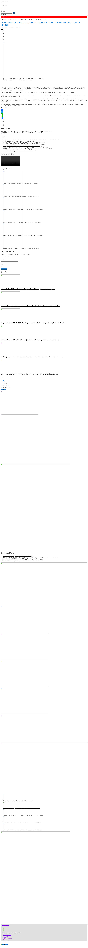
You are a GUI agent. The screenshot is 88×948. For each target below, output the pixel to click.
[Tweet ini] (3, 32)
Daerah (2, 29)
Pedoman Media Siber (7, 938)
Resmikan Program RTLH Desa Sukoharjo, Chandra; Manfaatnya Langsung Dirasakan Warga (22, 222)
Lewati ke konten (4, 1)
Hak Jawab (5, 937)
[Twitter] (44, 112)
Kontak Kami (5, 939)
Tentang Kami (6, 936)
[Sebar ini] (3, 31)
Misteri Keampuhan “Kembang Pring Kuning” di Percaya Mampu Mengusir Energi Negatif (21, 142)
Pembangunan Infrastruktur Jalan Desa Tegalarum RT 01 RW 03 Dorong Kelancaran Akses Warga (23, 235)
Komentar (3, 260)
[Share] (44, 118)
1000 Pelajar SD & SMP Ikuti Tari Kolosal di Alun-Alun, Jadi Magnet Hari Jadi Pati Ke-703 (21, 248)
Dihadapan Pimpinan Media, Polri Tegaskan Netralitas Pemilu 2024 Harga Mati (19, 143)
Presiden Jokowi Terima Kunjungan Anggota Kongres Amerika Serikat (17, 141)
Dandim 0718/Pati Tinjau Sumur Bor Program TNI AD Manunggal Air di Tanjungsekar (20, 183)
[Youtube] (3, 124)
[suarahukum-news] (5, 9)
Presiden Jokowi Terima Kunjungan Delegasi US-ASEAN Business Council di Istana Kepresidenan (22, 147)
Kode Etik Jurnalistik (7, 935)
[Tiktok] (3, 125)
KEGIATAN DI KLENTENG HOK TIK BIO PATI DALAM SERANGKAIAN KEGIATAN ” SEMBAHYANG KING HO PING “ (26, 131)
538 (4, 381)
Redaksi (4, 940)
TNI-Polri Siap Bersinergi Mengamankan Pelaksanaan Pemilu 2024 (16, 149)
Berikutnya (5, 383)
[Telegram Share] (3, 33)
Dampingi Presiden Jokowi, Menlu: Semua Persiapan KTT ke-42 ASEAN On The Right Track (21, 146)
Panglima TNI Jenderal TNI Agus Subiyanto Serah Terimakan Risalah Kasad (18, 151)
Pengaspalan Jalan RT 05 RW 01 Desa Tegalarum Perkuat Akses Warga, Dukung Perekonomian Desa (23, 209)
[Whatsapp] (3, 34)
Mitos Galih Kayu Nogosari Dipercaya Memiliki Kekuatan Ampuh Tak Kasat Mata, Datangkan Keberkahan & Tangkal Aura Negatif (29, 140)
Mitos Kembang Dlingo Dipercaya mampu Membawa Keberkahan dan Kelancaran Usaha (21, 144)
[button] (14, 13)
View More (3, 389)
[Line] (44, 116)
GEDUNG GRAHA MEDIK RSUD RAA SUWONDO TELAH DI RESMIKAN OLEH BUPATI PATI (21, 132)
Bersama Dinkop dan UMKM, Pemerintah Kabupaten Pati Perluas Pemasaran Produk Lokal (21, 196)
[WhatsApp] (44, 114)
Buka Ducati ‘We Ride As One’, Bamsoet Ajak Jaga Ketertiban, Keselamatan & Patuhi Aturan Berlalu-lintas (24, 148)
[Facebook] (44, 110)
